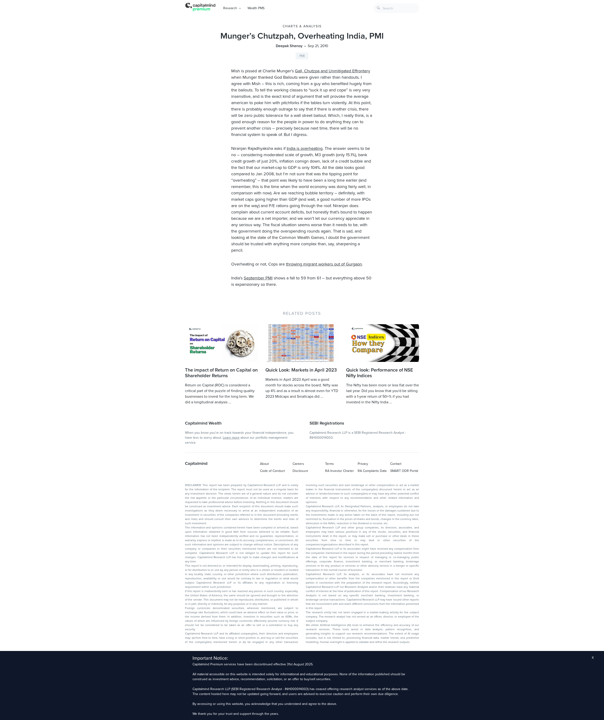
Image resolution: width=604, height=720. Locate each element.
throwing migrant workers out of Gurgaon (324, 264)
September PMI (258, 278)
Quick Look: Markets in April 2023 (301, 370)
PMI (302, 56)
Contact (395, 464)
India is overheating (305, 148)
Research (230, 8)
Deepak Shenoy (289, 46)
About (264, 464)
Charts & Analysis (302, 26)
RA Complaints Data (372, 471)
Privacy (363, 464)
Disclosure (300, 471)
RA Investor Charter (339, 471)
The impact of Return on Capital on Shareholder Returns (221, 373)
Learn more (231, 438)
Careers (298, 464)
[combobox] (396, 8)
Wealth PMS (255, 8)
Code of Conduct (272, 471)
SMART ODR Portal (404, 471)
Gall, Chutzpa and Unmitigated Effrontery (332, 71)
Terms (329, 464)
